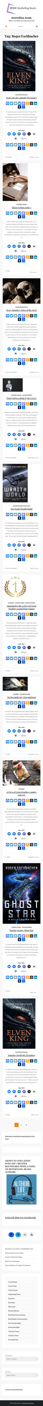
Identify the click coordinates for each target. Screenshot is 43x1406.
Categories (8, 1355)
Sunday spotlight (14, 1327)
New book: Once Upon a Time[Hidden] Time (19, 1249)
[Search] (36, 26)
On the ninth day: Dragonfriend (21, 697)
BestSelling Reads (21, 17)
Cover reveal (12, 1282)
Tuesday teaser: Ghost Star (22, 930)
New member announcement (17, 1319)
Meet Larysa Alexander (12, 1261)
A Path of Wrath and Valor (13, 1257)
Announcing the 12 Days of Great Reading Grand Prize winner (21, 607)
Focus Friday (12, 1286)
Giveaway (11, 602)
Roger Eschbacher (12, 372)
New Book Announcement (21, 505)
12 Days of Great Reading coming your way (21, 793)
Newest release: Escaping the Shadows (18, 1265)
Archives (8, 1372)
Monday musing (21, 204)
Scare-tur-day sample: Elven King (21, 97)
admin (8, 270)
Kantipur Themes (28, 1403)
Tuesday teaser (19, 602)
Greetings (11, 1302)
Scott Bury (9, 157)
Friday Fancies (13, 1290)
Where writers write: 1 (21, 207)
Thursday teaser (25, 694)
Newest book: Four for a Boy (14, 1253)
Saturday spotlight (21, 94)
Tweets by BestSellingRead (13, 1389)
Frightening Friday (14, 1294)
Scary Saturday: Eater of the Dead (21, 310)
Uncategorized (27, 395)
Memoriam (11, 1306)
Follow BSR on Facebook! (20, 1217)
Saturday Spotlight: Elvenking (21, 1055)
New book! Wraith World (21, 508)
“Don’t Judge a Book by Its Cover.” (21, 398)
